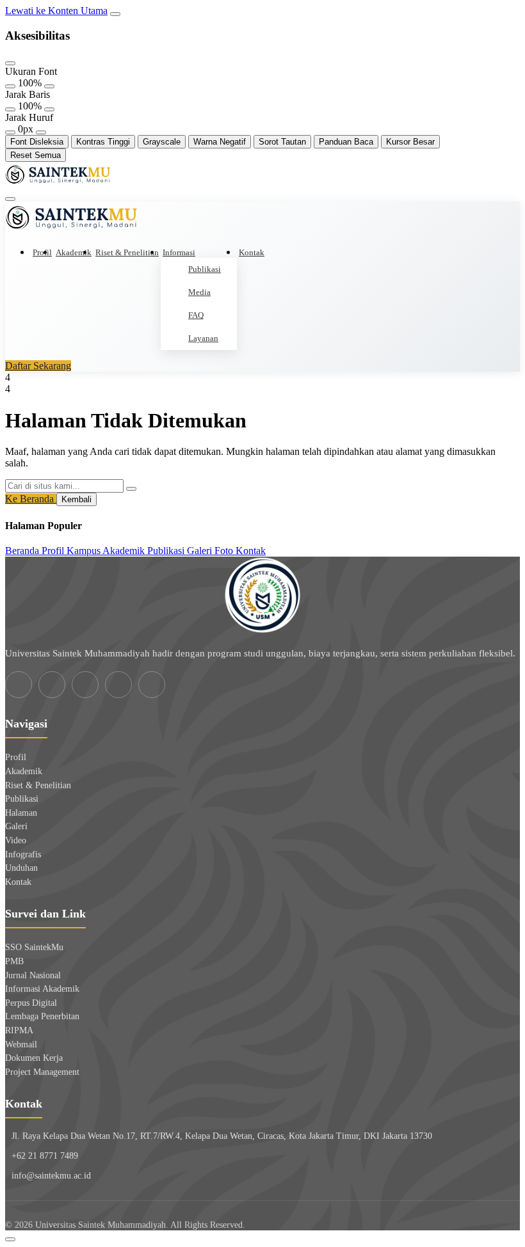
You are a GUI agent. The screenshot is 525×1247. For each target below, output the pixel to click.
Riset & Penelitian (127, 252)
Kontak (251, 252)
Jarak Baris (27, 94)
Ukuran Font (31, 71)
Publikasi (204, 269)
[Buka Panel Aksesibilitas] (115, 14)
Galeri (16, 826)
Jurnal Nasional (33, 975)
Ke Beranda (30, 498)
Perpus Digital (31, 1003)
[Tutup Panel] (10, 63)
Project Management (42, 1072)
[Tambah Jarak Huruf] (41, 132)
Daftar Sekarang (38, 365)
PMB (14, 961)
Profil (42, 252)
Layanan (203, 338)
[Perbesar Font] (49, 86)
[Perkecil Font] (10, 86)
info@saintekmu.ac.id (51, 1175)
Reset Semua (35, 155)
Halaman (21, 813)
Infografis (23, 854)
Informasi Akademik (42, 989)
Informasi (179, 252)
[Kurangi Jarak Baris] (10, 109)
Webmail (21, 1044)
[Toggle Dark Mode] (10, 1239)
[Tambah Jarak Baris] (49, 109)
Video (15, 840)
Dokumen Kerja (34, 1058)
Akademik (74, 252)
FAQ (196, 315)
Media (199, 292)
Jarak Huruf (29, 117)
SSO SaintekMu (34, 947)
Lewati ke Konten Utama (56, 10)
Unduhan (21, 868)
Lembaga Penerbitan (42, 1016)
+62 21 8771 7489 (45, 1156)
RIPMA (19, 1030)
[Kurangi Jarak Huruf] (10, 132)
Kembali (76, 499)
